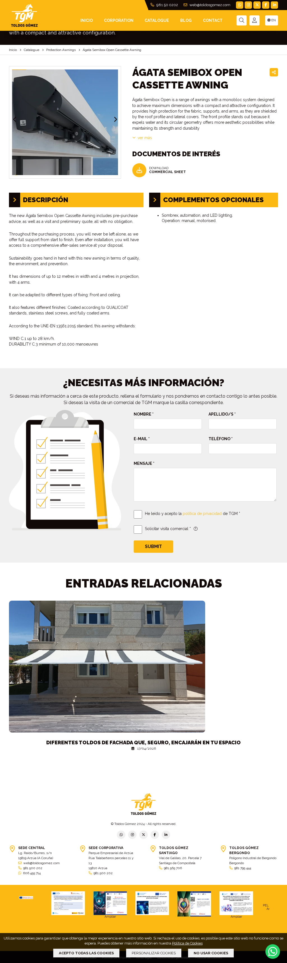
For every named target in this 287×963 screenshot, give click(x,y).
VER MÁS (145, 138)
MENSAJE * (144, 463)
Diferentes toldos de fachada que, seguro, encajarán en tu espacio (143, 742)
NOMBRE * (144, 414)
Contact (213, 20)
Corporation (118, 20)
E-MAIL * (142, 439)
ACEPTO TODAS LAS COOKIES (86, 953)
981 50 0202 (167, 5)
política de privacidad (202, 513)
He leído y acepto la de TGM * (192, 513)
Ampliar (110, 916)
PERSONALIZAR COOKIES (154, 953)
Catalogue (157, 20)
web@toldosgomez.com (209, 5)
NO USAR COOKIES (211, 953)
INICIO (86, 20)
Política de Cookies (187, 943)
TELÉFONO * (221, 439)
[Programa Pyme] (194, 904)
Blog (186, 20)
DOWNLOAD (167, 170)
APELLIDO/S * (222, 414)
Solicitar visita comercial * (168, 528)
